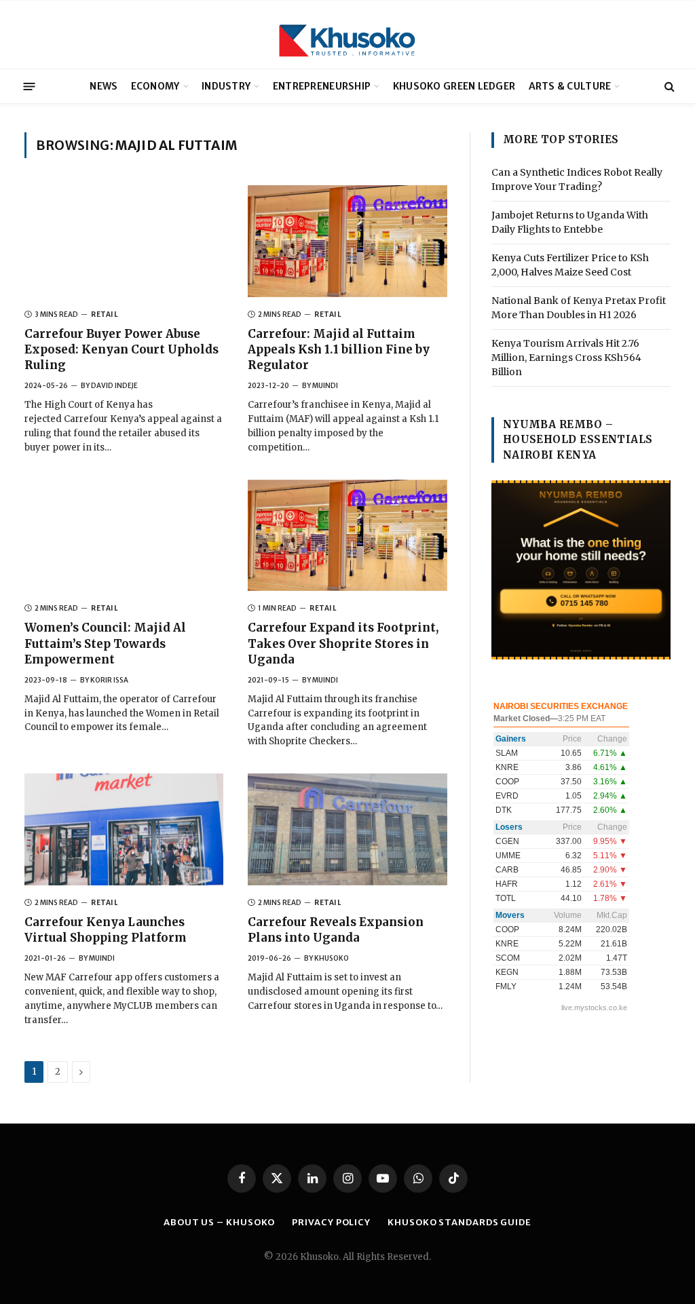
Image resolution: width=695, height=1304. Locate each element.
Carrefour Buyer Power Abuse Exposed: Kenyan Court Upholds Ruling (121, 349)
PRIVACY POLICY (331, 1222)
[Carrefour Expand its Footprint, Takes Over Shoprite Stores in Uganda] (347, 536)
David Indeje (114, 385)
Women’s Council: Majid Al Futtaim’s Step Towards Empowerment (105, 643)
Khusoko (331, 958)
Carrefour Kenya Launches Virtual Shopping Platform (106, 930)
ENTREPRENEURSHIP (322, 86)
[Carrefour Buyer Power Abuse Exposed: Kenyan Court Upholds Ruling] (123, 241)
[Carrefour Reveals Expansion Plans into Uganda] (347, 829)
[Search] (668, 86)
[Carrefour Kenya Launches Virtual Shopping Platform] (123, 829)
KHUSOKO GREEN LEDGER (454, 86)
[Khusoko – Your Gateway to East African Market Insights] (347, 35)
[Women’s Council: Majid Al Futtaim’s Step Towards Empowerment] (123, 536)
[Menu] (29, 86)
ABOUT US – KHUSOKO (219, 1222)
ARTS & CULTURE (570, 86)
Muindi (325, 385)
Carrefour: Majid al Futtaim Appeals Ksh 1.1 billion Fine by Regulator (339, 349)
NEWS (103, 86)
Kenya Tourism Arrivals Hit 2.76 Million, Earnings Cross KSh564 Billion (566, 357)
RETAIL (104, 314)
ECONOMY (155, 86)
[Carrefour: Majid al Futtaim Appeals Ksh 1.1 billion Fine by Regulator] (347, 241)
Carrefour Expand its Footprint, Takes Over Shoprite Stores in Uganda (343, 643)
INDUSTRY (226, 86)
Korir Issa (109, 680)
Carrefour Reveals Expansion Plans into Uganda (336, 930)
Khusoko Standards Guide (459, 1222)
